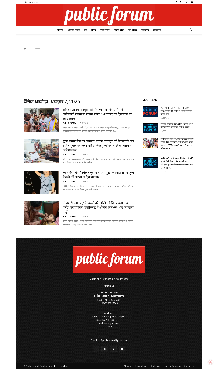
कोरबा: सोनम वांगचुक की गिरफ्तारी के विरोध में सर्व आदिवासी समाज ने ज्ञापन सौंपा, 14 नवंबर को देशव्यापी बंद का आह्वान (97, 114)
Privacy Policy (141, 366)
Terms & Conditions (172, 366)
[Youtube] (191, 2)
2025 (30, 48)
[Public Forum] (109, 15)
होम (25, 48)
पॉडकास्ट (145, 29)
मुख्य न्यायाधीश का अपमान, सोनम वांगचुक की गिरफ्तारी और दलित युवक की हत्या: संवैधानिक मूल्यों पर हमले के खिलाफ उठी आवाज (98, 145)
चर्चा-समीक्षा (104, 29)
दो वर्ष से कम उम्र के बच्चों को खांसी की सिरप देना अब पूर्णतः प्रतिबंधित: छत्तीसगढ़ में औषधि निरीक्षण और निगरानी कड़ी (98, 207)
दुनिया (93, 29)
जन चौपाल (132, 29)
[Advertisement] (109, 74)
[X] (186, 2)
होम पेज (60, 29)
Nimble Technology (59, 366)
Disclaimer (155, 366)
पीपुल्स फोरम (119, 29)
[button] (190, 30)
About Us (128, 366)
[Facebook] (176, 2)
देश (85, 29)
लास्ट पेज (157, 29)
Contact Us (189, 366)
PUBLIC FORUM (69, 123)
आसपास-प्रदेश (74, 29)
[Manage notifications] (210, 362)
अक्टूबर (37, 48)
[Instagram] (181, 2)
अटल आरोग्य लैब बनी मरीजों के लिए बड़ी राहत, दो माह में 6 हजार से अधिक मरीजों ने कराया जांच (176, 111)
